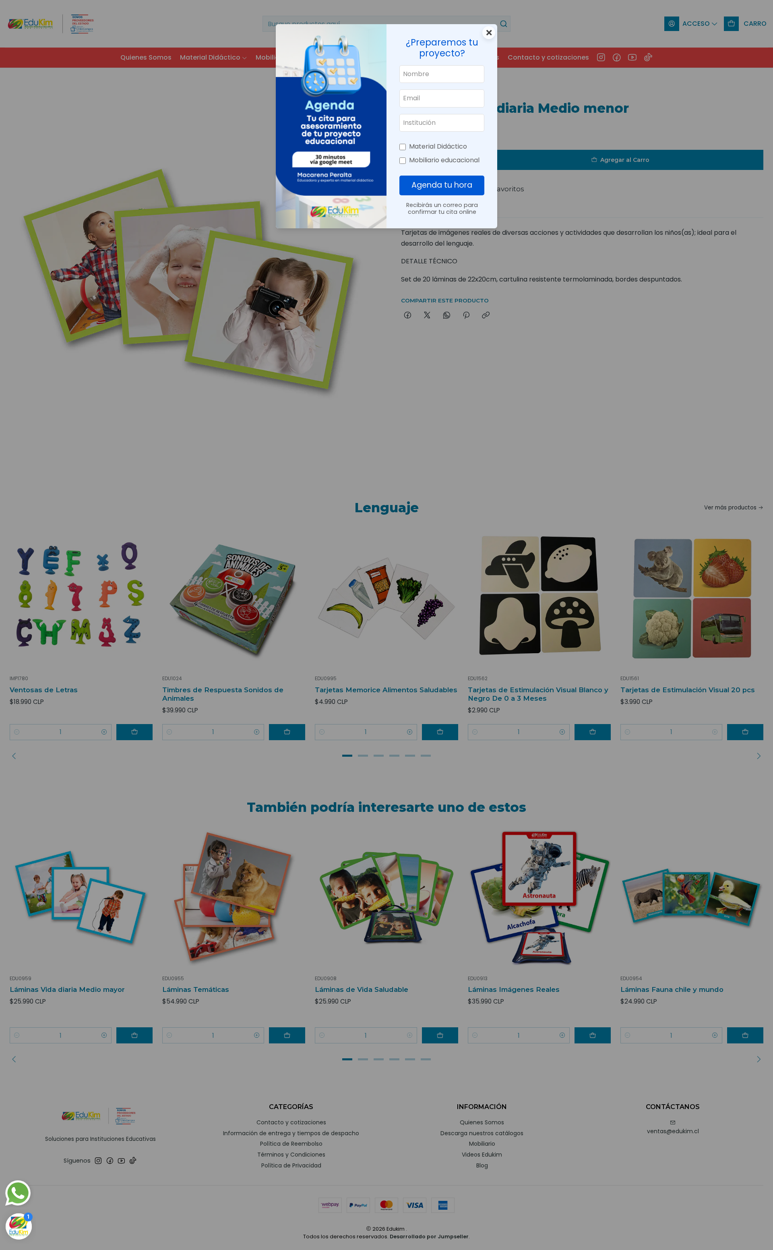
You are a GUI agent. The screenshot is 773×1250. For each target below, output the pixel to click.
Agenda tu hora (441, 185)
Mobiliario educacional (444, 160)
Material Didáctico (438, 146)
